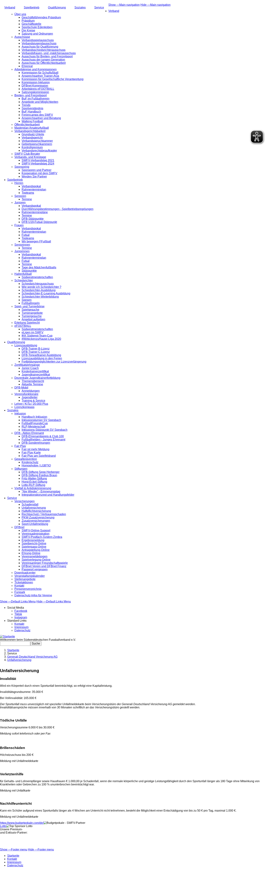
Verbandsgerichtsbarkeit (29, 131)
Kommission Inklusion (36, 82)
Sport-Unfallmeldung (35, 523)
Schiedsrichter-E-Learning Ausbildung (46, 293)
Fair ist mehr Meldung (35, 449)
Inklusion (20, 413)
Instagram (20, 617)
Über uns (20, 14)
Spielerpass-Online (34, 546)
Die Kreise (28, 30)
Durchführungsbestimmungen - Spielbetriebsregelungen (57, 209)
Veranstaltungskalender (29, 575)
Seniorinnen (22, 244)
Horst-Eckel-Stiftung (34, 481)
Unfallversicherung (34, 507)
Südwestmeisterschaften (37, 277)
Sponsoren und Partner (36, 170)
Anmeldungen (31, 390)
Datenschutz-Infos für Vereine (33, 595)
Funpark (19, 592)
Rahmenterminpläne (35, 212)
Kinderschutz (30, 462)
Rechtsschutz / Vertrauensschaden (44, 514)
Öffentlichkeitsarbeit (27, 124)
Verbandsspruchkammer (37, 140)
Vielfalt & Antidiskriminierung (32, 488)
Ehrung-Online (31, 553)
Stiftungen (20, 468)
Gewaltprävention (25, 459)
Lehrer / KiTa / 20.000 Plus (31, 403)
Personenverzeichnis (27, 588)
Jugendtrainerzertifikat (36, 374)
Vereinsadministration (35, 533)
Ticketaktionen (23, 582)
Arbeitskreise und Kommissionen (35, 69)
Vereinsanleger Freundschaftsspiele (45, 562)
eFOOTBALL (22, 325)
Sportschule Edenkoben (37, 27)
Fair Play (20, 446)
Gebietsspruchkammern (37, 144)
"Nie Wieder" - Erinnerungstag (41, 491)
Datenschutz (22, 630)
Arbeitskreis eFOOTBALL (38, 88)
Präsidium (28, 20)
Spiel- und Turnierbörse (29, 306)
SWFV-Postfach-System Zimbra (42, 536)
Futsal (26, 234)
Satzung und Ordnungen (37, 33)
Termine (27, 199)
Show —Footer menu (13, 849)
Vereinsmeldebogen (34, 556)
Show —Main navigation (124, 4)
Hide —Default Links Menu (53, 601)
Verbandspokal (31, 186)
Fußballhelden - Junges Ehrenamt (43, 439)
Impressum (21, 627)
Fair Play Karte (31, 452)
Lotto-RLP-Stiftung (33, 485)
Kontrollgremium (32, 147)
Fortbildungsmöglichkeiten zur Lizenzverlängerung (54, 361)
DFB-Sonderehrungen (36, 442)
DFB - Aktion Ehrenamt (29, 433)
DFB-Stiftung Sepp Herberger (40, 472)
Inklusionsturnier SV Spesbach (41, 420)
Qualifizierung (57, 7)
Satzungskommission (35, 92)
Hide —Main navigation (155, 4)
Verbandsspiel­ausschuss (38, 40)
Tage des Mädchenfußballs (39, 267)
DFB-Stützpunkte (33, 218)
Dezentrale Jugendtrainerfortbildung (37, 377)
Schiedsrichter (23, 280)
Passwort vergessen (35, 569)
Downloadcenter (25, 572)
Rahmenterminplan (34, 189)
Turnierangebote (32, 312)
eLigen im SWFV (32, 332)
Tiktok (18, 614)
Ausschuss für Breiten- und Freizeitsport (47, 56)
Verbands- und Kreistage (30, 157)
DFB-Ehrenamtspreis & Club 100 (43, 436)
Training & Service (33, 400)
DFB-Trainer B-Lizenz (36, 348)
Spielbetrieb (31, 7)
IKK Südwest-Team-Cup (37, 335)
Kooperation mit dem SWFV (39, 173)
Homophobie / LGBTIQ (36, 465)
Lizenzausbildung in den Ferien (42, 358)
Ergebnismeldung (33, 540)
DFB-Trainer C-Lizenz (36, 351)
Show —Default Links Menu (18, 601)
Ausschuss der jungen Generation (43, 59)
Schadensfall (30, 504)
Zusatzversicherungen (36, 520)
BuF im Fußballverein (35, 98)
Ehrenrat (27, 66)
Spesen (27, 299)
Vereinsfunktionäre (26, 394)
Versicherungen (24, 501)
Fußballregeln (31, 303)
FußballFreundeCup (35, 423)
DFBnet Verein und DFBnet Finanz (44, 566)
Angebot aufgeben (33, 319)
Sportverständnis (32, 108)
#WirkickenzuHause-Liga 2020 (41, 338)
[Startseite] (7, 636)
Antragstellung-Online (36, 549)
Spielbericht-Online (34, 543)
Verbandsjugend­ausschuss (39, 43)
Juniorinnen (22, 251)
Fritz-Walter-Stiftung (34, 478)
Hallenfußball (23, 273)
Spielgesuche (30, 309)
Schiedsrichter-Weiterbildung (40, 296)
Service (99, 7)
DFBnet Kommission (35, 85)
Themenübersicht (33, 381)
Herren (18, 183)
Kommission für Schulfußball (40, 72)
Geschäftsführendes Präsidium (41, 17)
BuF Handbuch (31, 111)
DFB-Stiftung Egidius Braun (39, 475)
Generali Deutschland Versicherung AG (32, 656)
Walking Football (32, 121)
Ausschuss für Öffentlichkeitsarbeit (44, 62)
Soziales (80, 7)
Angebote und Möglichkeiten (40, 101)
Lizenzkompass (24, 407)
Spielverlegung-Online (36, 559)
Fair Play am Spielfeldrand (39, 455)
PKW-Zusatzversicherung (38, 517)
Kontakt (19, 585)
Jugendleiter (29, 397)
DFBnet (19, 527)
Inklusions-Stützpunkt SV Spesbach (44, 429)
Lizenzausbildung (25, 345)
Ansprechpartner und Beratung (41, 118)
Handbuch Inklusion (34, 416)
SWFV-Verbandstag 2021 (38, 160)
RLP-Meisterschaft (33, 426)
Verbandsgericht (32, 137)
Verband (9, 7)
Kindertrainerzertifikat (35, 371)
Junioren (20, 202)
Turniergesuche (32, 316)
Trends (26, 105)
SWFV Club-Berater (27, 153)
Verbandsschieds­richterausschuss (43, 49)
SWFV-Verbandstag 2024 (38, 163)
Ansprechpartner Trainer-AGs (40, 75)
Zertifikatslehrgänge (27, 364)
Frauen (19, 225)
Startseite (13, 650)
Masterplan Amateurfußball (31, 127)
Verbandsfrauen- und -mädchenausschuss (49, 53)
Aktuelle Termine (32, 384)
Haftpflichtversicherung (36, 510)
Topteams (28, 192)
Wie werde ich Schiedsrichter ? (41, 286)
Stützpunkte (29, 270)
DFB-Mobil (21, 387)
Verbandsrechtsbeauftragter (39, 150)
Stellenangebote (25, 579)
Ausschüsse (22, 36)
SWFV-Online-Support (36, 530)
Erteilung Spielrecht (27, 322)
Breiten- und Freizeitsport (30, 95)
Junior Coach (30, 368)
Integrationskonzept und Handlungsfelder (48, 494)
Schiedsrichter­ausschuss (38, 283)
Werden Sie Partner (34, 176)
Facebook (20, 610)
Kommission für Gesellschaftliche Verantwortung (52, 79)
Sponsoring (21, 166)
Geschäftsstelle (31, 23)
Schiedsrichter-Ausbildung (39, 290)
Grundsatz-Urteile (33, 134)
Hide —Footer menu (41, 849)
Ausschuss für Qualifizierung (40, 46)
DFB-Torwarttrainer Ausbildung (41, 355)
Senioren (20, 196)
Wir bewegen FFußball (36, 241)
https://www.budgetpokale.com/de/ (22, 822)
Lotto (3, 826)
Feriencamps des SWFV (37, 114)
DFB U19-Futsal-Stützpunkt (39, 221)
